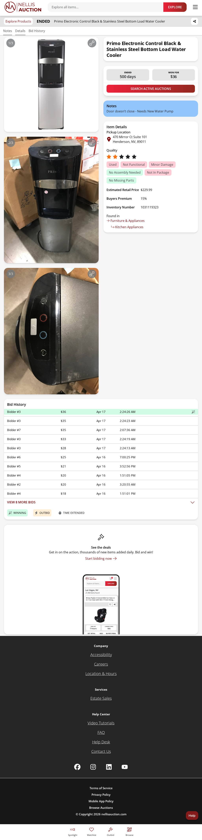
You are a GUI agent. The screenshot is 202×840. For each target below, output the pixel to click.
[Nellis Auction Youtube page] (125, 767)
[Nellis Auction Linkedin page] (109, 767)
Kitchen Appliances (129, 227)
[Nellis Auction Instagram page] (93, 767)
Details (20, 31)
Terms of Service (101, 788)
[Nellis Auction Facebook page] (77, 767)
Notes (7, 31)
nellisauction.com (113, 814)
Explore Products (18, 21)
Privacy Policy (101, 795)
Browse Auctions (101, 808)
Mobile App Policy (101, 801)
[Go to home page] (23, 7)
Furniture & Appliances (127, 220)
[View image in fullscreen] (92, 43)
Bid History (37, 31)
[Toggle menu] (195, 7)
